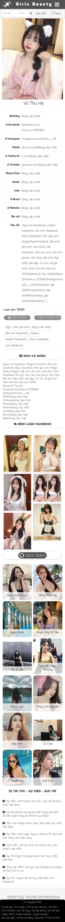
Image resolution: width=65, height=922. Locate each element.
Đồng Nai (39, 918)
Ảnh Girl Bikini (8, 911)
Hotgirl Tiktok (8, 914)
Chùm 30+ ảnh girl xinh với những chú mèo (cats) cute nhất (30, 847)
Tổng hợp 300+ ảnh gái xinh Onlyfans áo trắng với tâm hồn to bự (32, 869)
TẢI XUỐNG (18, 317)
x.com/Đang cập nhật (35, 156)
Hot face (43, 907)
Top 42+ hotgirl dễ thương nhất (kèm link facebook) (28, 880)
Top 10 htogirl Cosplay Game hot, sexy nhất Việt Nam (30, 858)
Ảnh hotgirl (19, 907)
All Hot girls (7, 907)
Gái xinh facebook (16, 333)
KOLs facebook (38, 339)
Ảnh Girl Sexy (23, 911)
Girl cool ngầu (8, 918)
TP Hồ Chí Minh (52, 918)
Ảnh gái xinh (21, 327)
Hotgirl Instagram (41, 914)
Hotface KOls (15, 897)
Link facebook (14, 345)
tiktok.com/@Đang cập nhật (39, 147)
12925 (21, 309)
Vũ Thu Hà (33, 103)
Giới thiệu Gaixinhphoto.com (42, 897)
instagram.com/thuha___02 (38, 139)
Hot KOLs (53, 907)
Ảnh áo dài (32, 907)
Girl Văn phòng (39, 911)
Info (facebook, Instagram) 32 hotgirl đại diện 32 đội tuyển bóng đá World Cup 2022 (30, 814)
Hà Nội (20, 918)
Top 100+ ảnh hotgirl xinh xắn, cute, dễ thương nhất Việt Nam (32, 803)
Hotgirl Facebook (15, 339)
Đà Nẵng (29, 918)
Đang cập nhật (30, 116)
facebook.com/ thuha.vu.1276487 (32, 128)
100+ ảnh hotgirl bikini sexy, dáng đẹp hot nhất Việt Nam (32, 825)
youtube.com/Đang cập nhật (39, 165)
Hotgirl (34, 333)
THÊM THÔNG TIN (48, 317)
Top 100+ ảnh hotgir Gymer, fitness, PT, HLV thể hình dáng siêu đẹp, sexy (32, 836)
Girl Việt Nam (54, 911)
